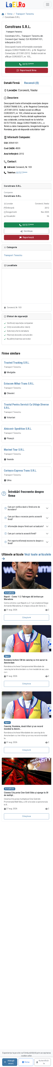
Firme (10, 14)
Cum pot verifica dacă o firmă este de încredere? (24, 508)
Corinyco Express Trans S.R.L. (20, 470)
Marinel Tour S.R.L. (14, 449)
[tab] (12, 83)
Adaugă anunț (11, 1062)
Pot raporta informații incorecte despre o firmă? (25, 542)
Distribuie (28, 231)
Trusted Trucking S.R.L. (16, 362)
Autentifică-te (44, 1062)
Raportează (28, 237)
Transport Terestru (25, 14)
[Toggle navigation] (47, 4)
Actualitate (9, 593)
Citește (25, 617)
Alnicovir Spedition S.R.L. (18, 428)
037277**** (28, 64)
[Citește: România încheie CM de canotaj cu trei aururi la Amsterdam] (26, 638)
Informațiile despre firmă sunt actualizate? (26, 526)
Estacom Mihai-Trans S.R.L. (19, 383)
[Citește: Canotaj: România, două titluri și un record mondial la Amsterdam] (26, 705)
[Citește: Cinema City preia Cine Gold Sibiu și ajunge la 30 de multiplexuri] (26, 771)
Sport (7, 656)
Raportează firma (28, 70)
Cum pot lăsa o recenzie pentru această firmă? (25, 517)
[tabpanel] (26, 133)
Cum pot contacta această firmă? (22, 533)
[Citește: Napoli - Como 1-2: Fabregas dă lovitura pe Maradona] (26, 575)
